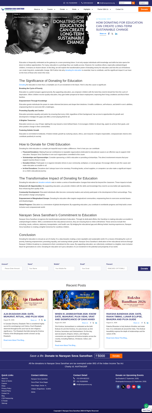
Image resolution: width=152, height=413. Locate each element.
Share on (103, 33)
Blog (3, 396)
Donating (22, 85)
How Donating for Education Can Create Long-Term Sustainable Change (40, 17)
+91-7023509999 (82, 381)
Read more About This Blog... (14, 340)
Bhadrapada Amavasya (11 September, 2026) (131, 381)
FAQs (3, 386)
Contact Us (119, 9)
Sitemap (4, 403)
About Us (5, 378)
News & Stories (7, 381)
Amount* (5, 264)
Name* (30, 264)
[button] (112, 33)
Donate (62, 9)
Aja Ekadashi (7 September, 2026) (127, 378)
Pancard (109, 264)
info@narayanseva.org (84, 384)
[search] (133, 3)
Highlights (87, 9)
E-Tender (5, 401)
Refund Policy (6, 391)
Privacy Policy (6, 388)
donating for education (73, 70)
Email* (82, 264)
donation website (44, 182)
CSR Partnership (7, 398)
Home (16, 14)
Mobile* (56, 264)
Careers (4, 383)
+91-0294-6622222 (82, 378)
